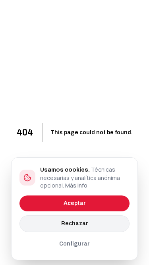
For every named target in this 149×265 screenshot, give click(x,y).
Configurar (74, 244)
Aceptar (75, 203)
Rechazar (74, 223)
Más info (76, 185)
